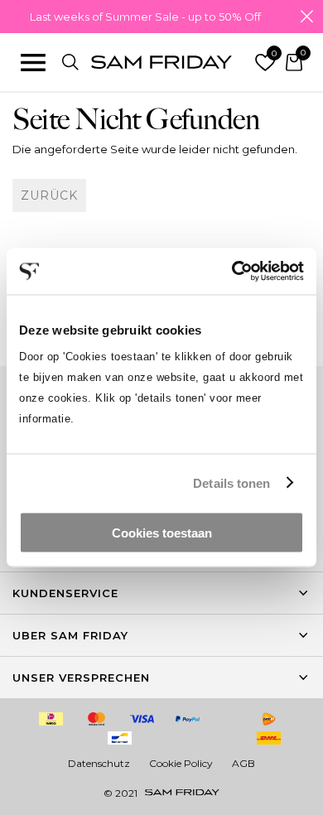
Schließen (306, 16)
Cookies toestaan (162, 533)
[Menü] (33, 62)
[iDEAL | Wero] (51, 719)
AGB (243, 763)
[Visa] (142, 719)
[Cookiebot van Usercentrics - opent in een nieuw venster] (232, 271)
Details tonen (231, 482)
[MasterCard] (96, 719)
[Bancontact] (119, 738)
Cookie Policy (181, 763)
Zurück (49, 195)
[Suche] (70, 62)
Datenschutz (99, 763)
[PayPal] (188, 719)
